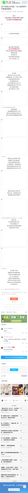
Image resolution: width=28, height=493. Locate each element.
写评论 (14, 369)
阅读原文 (3, 312)
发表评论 (24, 375)
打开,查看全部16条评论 (14, 357)
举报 (26, 312)
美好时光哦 (6, 328)
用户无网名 (6, 336)
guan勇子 (6, 347)
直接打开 (24, 2)
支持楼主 (14, 298)
